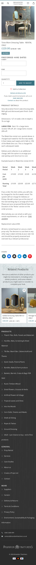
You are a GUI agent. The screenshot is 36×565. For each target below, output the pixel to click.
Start (4, 59)
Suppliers (7, 489)
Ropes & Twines (10, 423)
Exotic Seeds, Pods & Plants (14, 362)
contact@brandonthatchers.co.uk (15, 536)
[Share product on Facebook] (9, 256)
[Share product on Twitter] (20, 256)
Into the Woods (10, 406)
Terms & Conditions (11, 506)
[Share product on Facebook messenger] (14, 256)
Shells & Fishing (10, 418)
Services (7, 456)
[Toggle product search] (8, 3)
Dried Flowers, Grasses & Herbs (16, 389)
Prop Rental (8, 450)
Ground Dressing (10, 429)
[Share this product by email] (4, 256)
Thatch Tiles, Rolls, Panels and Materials (19, 335)
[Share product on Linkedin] (25, 256)
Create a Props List (11, 473)
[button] (2, 3)
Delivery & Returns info (18, 93)
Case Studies (9, 462)
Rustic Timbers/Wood (12, 384)
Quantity (6, 79)
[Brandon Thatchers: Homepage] (18, 3)
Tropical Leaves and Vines (13, 401)
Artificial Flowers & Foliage (14, 395)
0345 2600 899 (18, 98)
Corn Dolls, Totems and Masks (15, 412)
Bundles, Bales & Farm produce (16, 367)
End (3, 69)
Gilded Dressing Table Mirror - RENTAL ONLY (13, 317)
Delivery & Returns (11, 501)
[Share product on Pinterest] (30, 256)
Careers (7, 495)
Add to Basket (25, 83)
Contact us (11, 100)
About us (7, 467)
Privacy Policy (9, 512)
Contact (7, 479)
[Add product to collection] (24, 290)
